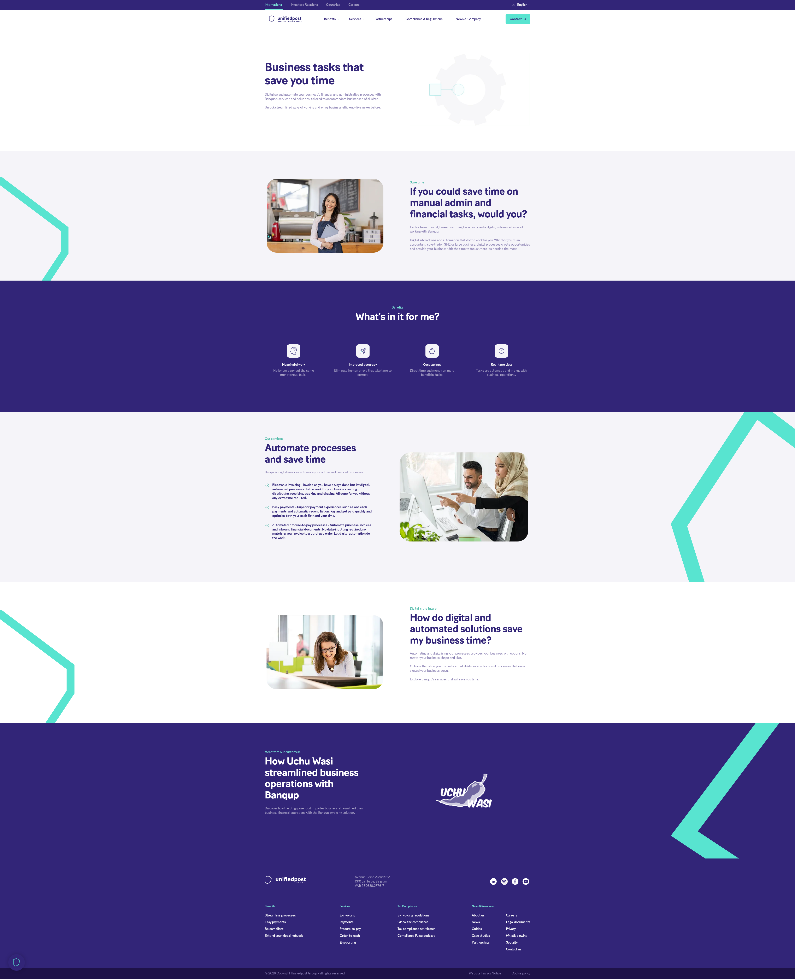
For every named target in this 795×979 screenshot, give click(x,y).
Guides (477, 929)
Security (512, 942)
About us (478, 915)
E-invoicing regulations (413, 915)
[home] (285, 19)
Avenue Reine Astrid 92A (372, 877)
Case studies (481, 935)
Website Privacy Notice (485, 973)
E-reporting (348, 942)
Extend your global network (284, 935)
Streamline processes (280, 915)
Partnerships (481, 942)
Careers (511, 915)
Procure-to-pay (350, 929)
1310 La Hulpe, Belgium (371, 881)
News (476, 922)
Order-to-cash (350, 935)
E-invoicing (347, 915)
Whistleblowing (516, 935)
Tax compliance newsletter (416, 929)
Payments (347, 922)
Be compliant (274, 929)
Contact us (518, 19)
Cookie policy (521, 973)
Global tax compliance (413, 922)
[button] (522, 5)
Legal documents (518, 922)
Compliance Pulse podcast (416, 935)
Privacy (511, 929)
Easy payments (275, 922)
